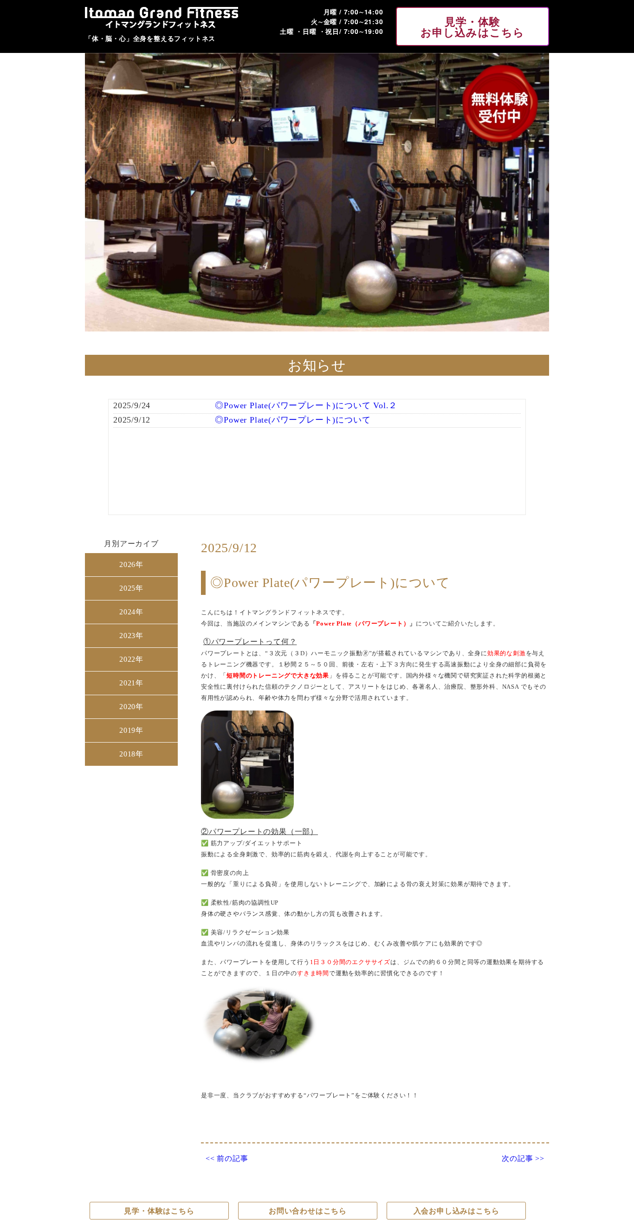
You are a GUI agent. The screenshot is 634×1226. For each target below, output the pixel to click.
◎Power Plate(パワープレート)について (292, 419)
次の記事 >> (523, 1158)
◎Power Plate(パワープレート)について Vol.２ (306, 405)
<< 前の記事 (227, 1158)
